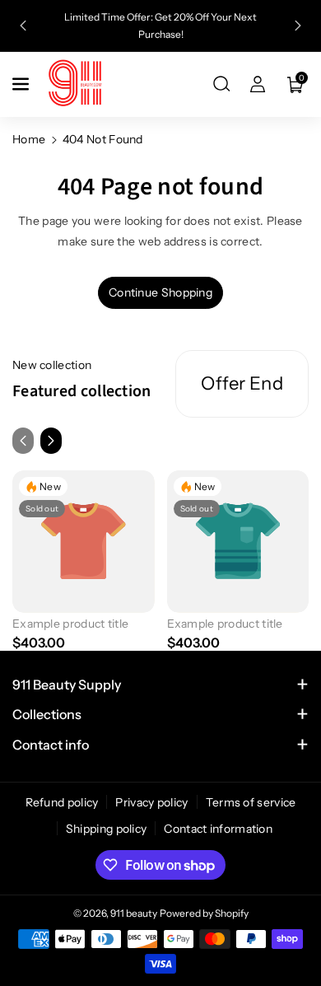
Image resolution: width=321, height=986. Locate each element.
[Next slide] (297, 25)
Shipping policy (106, 828)
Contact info (50, 744)
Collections (46, 714)
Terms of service (251, 802)
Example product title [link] (70, 623)
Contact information (218, 828)
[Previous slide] (23, 25)
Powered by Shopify (204, 913)
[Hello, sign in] (258, 84)
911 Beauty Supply (66, 684)
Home (28, 139)
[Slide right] (51, 441)
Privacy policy (151, 802)
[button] (22, 84)
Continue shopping (160, 292)
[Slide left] (23, 441)
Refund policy (62, 802)
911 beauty (133, 913)
